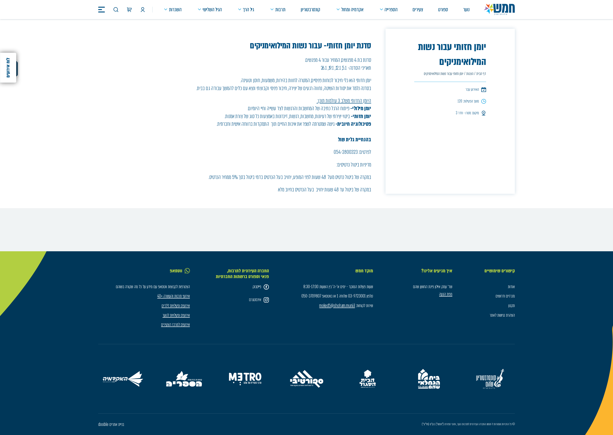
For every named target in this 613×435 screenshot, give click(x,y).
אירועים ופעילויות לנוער (176, 315)
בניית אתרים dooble (111, 424)
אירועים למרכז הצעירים (175, 324)
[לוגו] (499, 9)
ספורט (443, 9)
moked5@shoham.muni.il (337, 306)
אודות (511, 287)
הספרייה (391, 9)
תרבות (280, 9)
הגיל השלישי (212, 9)
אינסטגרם (255, 300)
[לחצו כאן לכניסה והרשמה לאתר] (142, 9)
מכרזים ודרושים (505, 296)
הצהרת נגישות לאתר (502, 315)
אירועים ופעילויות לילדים (176, 306)
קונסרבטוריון (310, 9)
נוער (466, 9)
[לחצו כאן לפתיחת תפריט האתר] (101, 9)
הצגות (469, 73)
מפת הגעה (445, 294)
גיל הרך (248, 9)
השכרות (175, 9)
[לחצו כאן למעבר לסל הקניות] (129, 9)
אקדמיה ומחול (352, 9)
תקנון (511, 306)
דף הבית (481, 73)
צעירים (418, 9)
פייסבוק (257, 287)
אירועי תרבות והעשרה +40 (173, 296)
